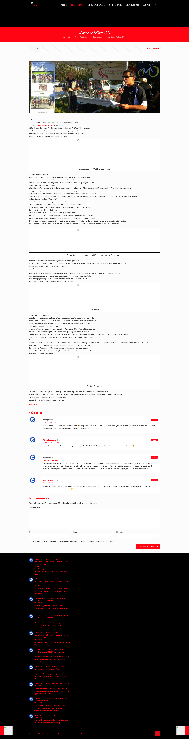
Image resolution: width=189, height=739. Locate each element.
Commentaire (35, 507)
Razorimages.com (69, 734)
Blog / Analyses (81, 37)
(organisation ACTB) (44, 125)
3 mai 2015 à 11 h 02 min (50, 483)
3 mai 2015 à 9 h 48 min (50, 460)
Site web (119, 532)
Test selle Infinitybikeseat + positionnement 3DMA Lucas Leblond (51, 561)
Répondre (154, 420)
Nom (31, 532)
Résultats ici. (34, 404)
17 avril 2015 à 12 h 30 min (51, 442)
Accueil (66, 37)
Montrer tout (154, 49)
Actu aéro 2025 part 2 (60, 683)
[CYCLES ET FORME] (34, 5)
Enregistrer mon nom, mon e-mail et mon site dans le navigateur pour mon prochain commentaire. (73, 541)
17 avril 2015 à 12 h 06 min (51, 422)
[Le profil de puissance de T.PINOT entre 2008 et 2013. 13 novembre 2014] (182, 730)
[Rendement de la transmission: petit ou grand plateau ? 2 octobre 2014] (6, 730)
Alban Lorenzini (49, 440)
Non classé (97, 37)
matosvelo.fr (90, 734)
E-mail (76, 532)
